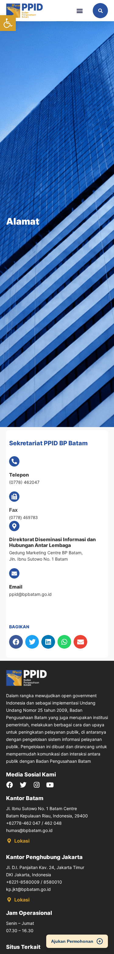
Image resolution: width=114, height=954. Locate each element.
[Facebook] (9, 785)
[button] (8, 23)
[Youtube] (50, 785)
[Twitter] (23, 785)
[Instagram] (36, 785)
